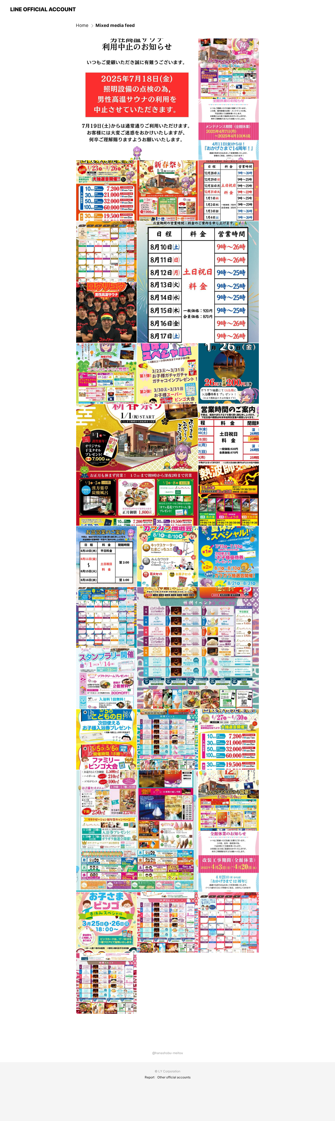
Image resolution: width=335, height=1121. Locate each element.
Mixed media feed (115, 25)
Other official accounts (174, 1077)
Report (149, 1077)
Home (82, 25)
